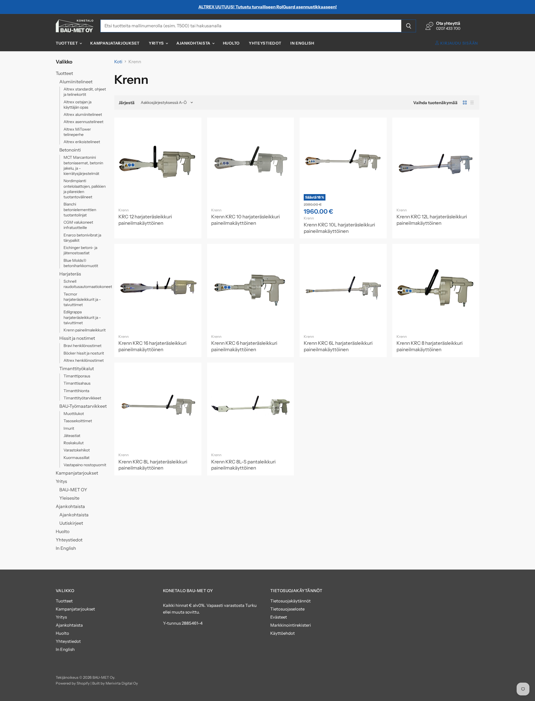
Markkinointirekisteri (290, 625)
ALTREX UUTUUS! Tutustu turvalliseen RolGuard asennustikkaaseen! (267, 6)
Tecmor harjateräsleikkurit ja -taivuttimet (82, 299)
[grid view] (465, 102)
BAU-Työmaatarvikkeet (83, 406)
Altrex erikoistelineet (82, 141)
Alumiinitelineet (76, 81)
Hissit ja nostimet (77, 338)
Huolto (231, 43)
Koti (118, 61)
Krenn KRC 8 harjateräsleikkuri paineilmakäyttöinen (430, 346)
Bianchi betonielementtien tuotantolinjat (80, 210)
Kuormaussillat (76, 457)
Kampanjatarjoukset (115, 43)
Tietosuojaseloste (287, 609)
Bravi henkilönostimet (82, 345)
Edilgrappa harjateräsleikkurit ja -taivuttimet (82, 317)
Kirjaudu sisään (458, 43)
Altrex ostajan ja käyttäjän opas (77, 104)
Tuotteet (67, 43)
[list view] (472, 102)
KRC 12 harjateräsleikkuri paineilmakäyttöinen (145, 220)
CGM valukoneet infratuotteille (78, 225)
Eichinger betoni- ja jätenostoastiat (80, 250)
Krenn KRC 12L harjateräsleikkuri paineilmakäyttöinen (432, 220)
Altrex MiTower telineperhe (77, 132)
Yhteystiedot (265, 43)
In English (302, 43)
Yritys (157, 43)
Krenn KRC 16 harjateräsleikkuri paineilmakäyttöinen (152, 346)
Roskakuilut (74, 442)
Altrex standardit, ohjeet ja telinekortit (85, 92)
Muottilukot (74, 413)
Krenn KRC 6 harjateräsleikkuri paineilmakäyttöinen (244, 346)
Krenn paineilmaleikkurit (85, 330)
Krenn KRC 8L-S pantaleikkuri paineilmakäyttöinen (243, 465)
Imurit (69, 428)
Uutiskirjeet (71, 523)
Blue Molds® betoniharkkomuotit (81, 263)
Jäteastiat (72, 435)
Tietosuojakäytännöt (290, 601)
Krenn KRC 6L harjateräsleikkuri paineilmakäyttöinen (338, 346)
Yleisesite (69, 498)
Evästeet (278, 617)
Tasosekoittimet (78, 420)
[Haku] (408, 25)
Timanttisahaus (77, 383)
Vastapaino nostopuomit (85, 464)
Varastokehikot (77, 450)
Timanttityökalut (76, 368)
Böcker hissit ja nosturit (84, 353)
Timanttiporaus (77, 375)
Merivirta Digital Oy (122, 683)
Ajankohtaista (193, 43)
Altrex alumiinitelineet (83, 114)
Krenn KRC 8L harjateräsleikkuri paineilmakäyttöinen (152, 465)
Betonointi (70, 150)
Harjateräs (70, 274)
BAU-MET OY (73, 489)
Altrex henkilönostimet (84, 360)
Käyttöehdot (282, 633)
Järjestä (127, 102)
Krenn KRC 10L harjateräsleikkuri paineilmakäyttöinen (339, 228)
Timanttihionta (76, 390)
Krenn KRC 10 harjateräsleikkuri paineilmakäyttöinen (245, 220)
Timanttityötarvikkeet (82, 397)
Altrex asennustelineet (83, 121)
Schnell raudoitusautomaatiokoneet (88, 284)
